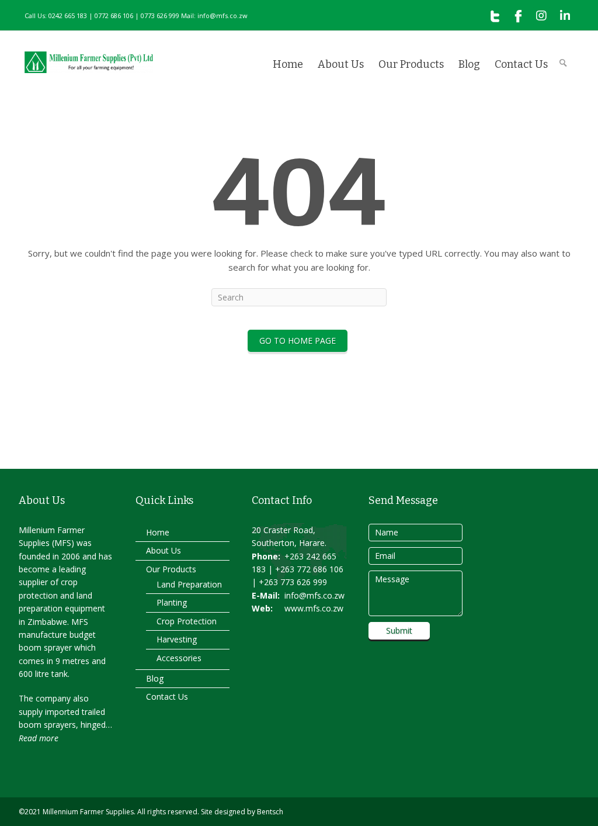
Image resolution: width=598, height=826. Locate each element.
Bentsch (270, 812)
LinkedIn (564, 16)
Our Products (411, 64)
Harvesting (177, 639)
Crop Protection (187, 621)
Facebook (518, 16)
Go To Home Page (297, 340)
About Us (341, 64)
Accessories (179, 657)
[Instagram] (541, 16)
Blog (469, 64)
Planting (172, 602)
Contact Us (521, 64)
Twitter (494, 16)
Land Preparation (189, 584)
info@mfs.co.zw (314, 595)
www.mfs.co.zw (313, 608)
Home (288, 64)
